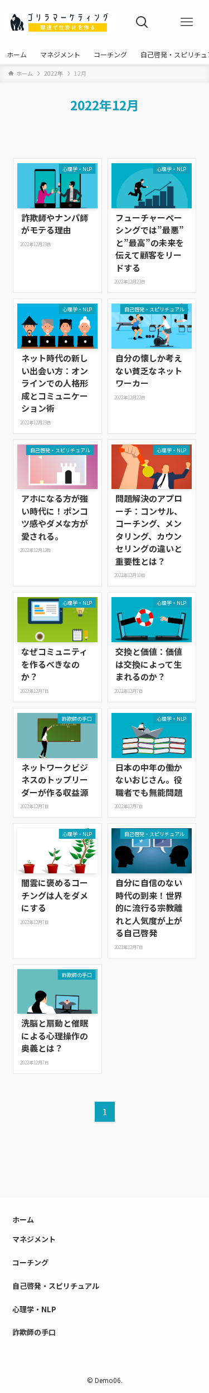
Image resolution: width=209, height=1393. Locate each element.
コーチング (30, 1262)
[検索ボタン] (142, 22)
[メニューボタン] (186, 22)
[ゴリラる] (60, 22)
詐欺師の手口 (34, 1332)
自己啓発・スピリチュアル (55, 1285)
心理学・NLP (34, 1309)
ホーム (23, 1219)
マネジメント (34, 1239)
